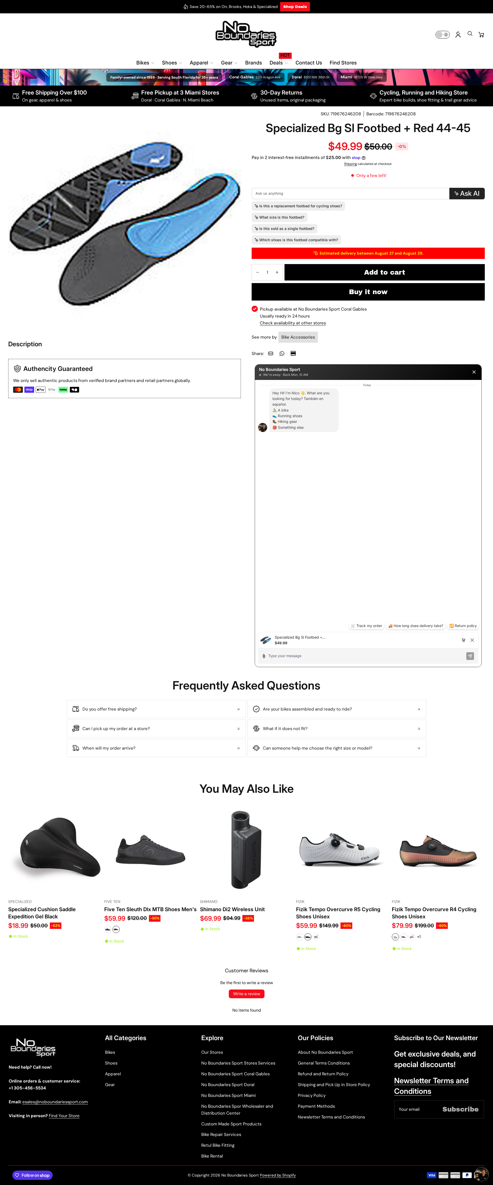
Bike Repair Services (221, 1134)
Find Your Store (64, 1115)
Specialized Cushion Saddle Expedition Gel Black (42, 913)
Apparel (113, 1074)
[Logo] (246, 34)
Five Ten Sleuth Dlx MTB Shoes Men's (150, 909)
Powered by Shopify (278, 1175)
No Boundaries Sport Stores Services (238, 1063)
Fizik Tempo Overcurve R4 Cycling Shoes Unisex (434, 913)
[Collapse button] (156, 709)
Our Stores (212, 1052)
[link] (270, 353)
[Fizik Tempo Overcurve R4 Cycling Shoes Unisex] (438, 850)
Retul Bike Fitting (217, 1145)
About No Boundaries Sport (325, 1052)
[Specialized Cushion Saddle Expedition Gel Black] (54, 850)
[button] (469, 35)
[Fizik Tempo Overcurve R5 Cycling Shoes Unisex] (342, 850)
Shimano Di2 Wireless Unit (232, 909)
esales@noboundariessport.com (55, 1102)
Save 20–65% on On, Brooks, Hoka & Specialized (234, 6)
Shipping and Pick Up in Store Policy (334, 1084)
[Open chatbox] (482, 1174)
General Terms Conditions (324, 1063)
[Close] (474, 372)
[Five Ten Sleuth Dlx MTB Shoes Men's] (150, 850)
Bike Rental (212, 1156)
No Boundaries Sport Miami (228, 1095)
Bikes (110, 1052)
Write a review (246, 993)
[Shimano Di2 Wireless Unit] (246, 850)
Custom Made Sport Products (231, 1124)
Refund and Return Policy (323, 1074)
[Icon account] (458, 35)
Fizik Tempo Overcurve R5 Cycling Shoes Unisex (338, 913)
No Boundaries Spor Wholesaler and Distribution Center (237, 1109)
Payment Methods (316, 1106)
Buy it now (368, 291)
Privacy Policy (312, 1095)
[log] (368, 506)
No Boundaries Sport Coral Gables (235, 1074)
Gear (110, 1084)
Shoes (111, 1063)
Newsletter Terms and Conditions (331, 1117)
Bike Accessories (298, 337)
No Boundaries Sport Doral (227, 1084)
